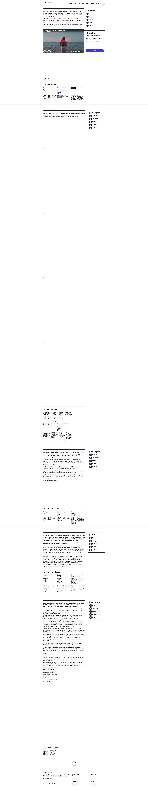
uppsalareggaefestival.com (76, 24)
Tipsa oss (93, 781)
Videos (93, 3)
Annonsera (93, 777)
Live (79, 3)
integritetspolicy (97, 41)
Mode (83, 3)
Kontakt (93, 784)
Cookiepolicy (76, 784)
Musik (70, 3)
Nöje (75, 3)
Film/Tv (88, 3)
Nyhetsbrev (76, 777)
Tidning (75, 781)
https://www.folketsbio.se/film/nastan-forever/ (60, 566)
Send (95, 50)
